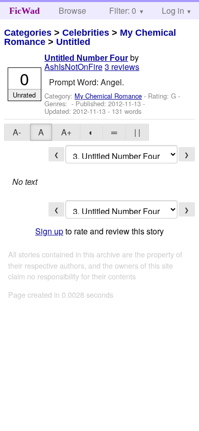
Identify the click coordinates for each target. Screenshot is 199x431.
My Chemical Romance (108, 96)
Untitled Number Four (86, 58)
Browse (72, 10)
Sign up (49, 231)
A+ (66, 132)
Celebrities (85, 33)
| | (137, 132)
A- (17, 132)
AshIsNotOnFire (73, 67)
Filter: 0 (122, 10)
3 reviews (122, 67)
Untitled (73, 42)
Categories (28, 33)
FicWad (24, 11)
